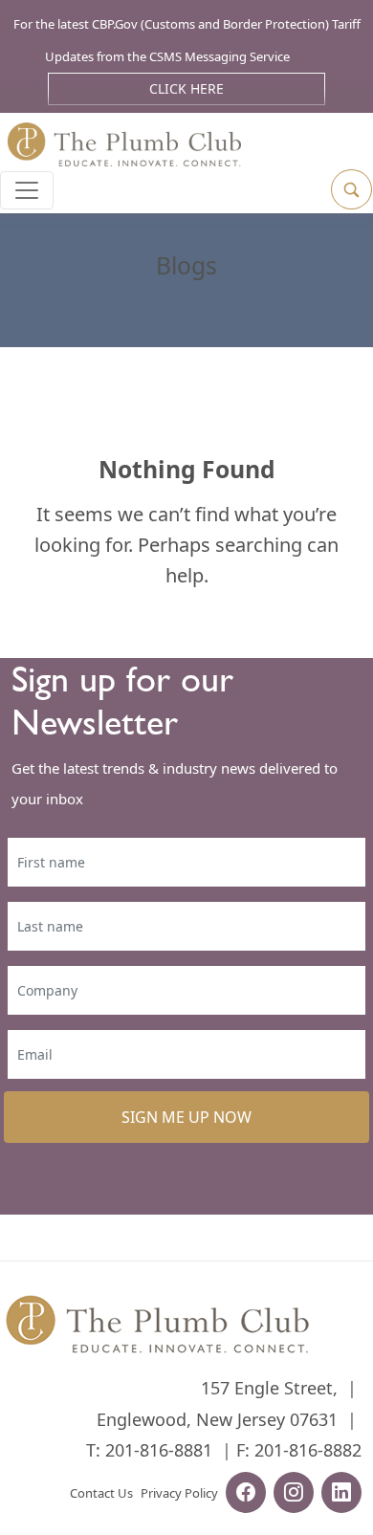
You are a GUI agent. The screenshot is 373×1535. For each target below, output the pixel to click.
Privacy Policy (179, 1493)
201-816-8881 (158, 1449)
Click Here (186, 88)
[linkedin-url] (341, 1494)
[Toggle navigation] (27, 190)
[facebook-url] (246, 1494)
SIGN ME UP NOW (186, 1117)
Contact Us (101, 1493)
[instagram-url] (294, 1494)
